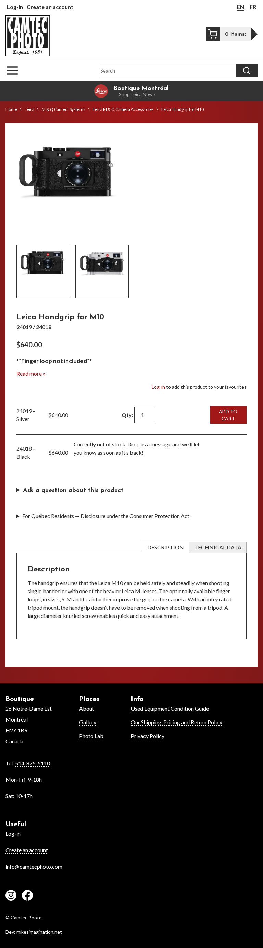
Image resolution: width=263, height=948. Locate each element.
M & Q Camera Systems (63, 109)
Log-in (15, 6)
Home (11, 109)
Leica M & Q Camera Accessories (123, 109)
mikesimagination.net (39, 932)
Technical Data (217, 547)
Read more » (31, 373)
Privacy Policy (147, 735)
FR (253, 6)
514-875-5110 (32, 763)
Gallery (87, 722)
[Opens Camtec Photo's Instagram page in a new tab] (10, 896)
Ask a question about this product (73, 491)
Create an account (50, 6)
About (86, 708)
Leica (29, 109)
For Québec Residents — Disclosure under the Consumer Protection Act (105, 515)
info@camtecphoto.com (33, 866)
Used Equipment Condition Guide (170, 708)
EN (240, 6)
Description (165, 547)
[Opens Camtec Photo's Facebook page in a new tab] (27, 896)
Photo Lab (91, 735)
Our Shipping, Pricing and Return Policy (176, 722)
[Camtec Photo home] (27, 35)
